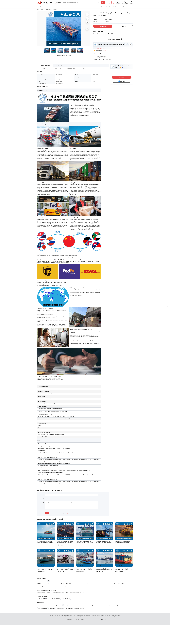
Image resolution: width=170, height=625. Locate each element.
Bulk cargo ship (112, 586)
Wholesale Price (87, 615)
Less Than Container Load (43, 598)
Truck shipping (64, 586)
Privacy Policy (104, 619)
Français (67, 616)
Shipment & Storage (48, 9)
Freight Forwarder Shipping (105, 605)
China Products (59, 615)
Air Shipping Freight (93, 605)
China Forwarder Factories (43, 605)
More (38, 610)
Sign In (95, 59)
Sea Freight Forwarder (118, 605)
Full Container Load (56, 598)
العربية (92, 616)
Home (38, 9)
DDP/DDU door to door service (43, 583)
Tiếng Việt (115, 616)
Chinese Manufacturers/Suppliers (69, 615)
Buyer (102, 6)
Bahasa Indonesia (122, 616)
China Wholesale (80, 615)
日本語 (99, 616)
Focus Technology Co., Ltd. (76, 619)
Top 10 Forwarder (69, 608)
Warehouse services (89, 586)
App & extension (116, 6)
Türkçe (111, 616)
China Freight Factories (57, 605)
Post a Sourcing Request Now (74, 513)
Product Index (107, 615)
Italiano (78, 616)
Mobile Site (114, 615)
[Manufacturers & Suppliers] (44, 2)
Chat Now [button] (124, 26)
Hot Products (52, 615)
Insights (118, 615)
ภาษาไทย (106, 616)
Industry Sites (93, 615)
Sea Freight (55, 9)
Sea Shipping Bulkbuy (79, 608)
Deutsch (82, 616)
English (54, 616)
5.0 (116, 67)
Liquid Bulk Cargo (66, 598)
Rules (132, 6)
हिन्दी (103, 616)
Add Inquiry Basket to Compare (64, 55)
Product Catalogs (56, 581)
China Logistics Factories (81, 605)
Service (42, 9)
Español (58, 616)
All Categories (42, 6)
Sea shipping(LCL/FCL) (66, 583)
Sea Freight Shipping (42, 608)
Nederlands (87, 616)
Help (109, 6)
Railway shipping (40, 586)
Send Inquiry (103, 26)
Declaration (99, 619)
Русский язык (73, 616)
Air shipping (87, 583)
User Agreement (92, 619)
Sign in (131, 3)
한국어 (96, 616)
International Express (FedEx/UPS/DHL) (117, 583)
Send (47, 513)
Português (63, 616)
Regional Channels (100, 615)
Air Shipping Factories (68, 605)
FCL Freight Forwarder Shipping (56, 608)
